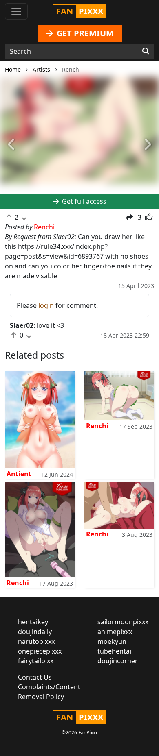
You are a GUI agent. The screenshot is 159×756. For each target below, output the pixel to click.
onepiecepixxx (40, 651)
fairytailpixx (35, 660)
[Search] (145, 51)
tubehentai (114, 651)
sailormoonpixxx (122, 621)
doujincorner (117, 660)
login (46, 305)
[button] (12, 145)
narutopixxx (36, 641)
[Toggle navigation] (16, 11)
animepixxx (114, 631)
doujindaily (35, 631)
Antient (19, 473)
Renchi (97, 425)
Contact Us (35, 677)
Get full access (83, 201)
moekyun (111, 641)
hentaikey (33, 621)
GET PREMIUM (84, 33)
